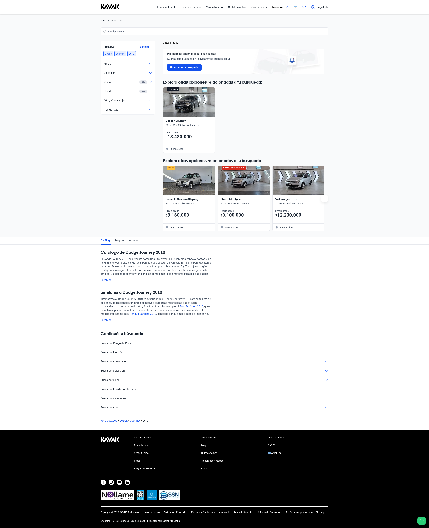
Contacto (206, 468)
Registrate (322, 7)
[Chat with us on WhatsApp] (422, 521)
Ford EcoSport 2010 (191, 306)
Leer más (106, 280)
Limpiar (144, 46)
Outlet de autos (237, 7)
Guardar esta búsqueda (184, 67)
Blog (203, 445)
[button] (108, 53)
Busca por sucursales (113, 398)
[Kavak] (110, 7)
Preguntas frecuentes (127, 240)
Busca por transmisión (114, 361)
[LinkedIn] (127, 482)
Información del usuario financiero (236, 512)
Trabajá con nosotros (212, 460)
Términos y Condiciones (203, 512)
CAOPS (271, 445)
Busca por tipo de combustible (118, 389)
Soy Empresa (259, 7)
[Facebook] (103, 482)
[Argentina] (295, 7)
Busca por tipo (109, 407)
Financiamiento (142, 445)
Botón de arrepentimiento (299, 512)
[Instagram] (111, 482)
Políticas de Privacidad (175, 512)
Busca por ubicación (113, 370)
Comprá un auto (191, 7)
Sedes (137, 460)
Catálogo (106, 240)
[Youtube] (119, 482)
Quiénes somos (209, 453)
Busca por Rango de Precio (116, 343)
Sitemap (320, 512)
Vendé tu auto (214, 7)
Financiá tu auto (166, 7)
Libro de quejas (276, 437)
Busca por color (110, 380)
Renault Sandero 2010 (143, 313)
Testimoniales (208, 437)
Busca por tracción (112, 352)
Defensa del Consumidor (270, 512)
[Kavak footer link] (110, 453)
